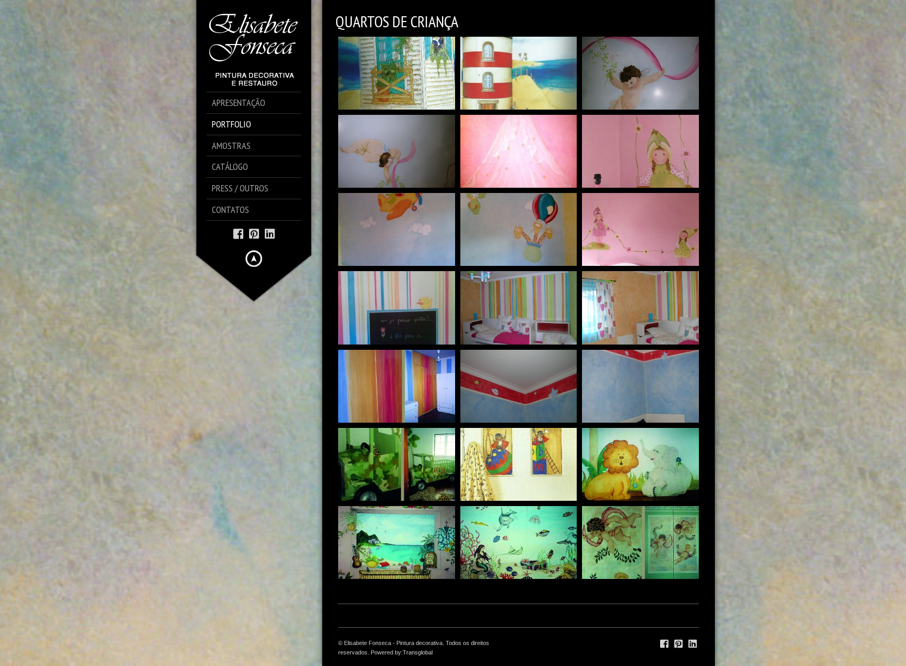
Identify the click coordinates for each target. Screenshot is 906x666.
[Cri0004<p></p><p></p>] (640, 464)
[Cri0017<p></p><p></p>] (518, 151)
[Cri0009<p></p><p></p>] (396, 386)
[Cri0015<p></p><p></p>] (396, 229)
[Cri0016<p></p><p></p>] (640, 151)
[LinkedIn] (270, 233)
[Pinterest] (254, 233)
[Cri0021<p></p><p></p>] (396, 73)
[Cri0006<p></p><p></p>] (640, 386)
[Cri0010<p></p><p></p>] (640, 307)
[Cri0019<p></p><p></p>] (640, 73)
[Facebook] (238, 233)
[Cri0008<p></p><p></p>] (518, 464)
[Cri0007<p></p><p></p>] (518, 386)
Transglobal (418, 652)
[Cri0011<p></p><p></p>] (396, 307)
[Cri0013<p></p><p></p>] (640, 229)
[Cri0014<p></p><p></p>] (518, 229)
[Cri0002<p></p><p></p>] (518, 542)
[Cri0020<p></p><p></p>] (518, 73)
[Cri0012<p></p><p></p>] (518, 307)
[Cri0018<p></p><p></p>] (396, 151)
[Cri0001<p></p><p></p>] (640, 542)
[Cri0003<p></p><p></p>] (396, 542)
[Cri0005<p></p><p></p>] (396, 464)
